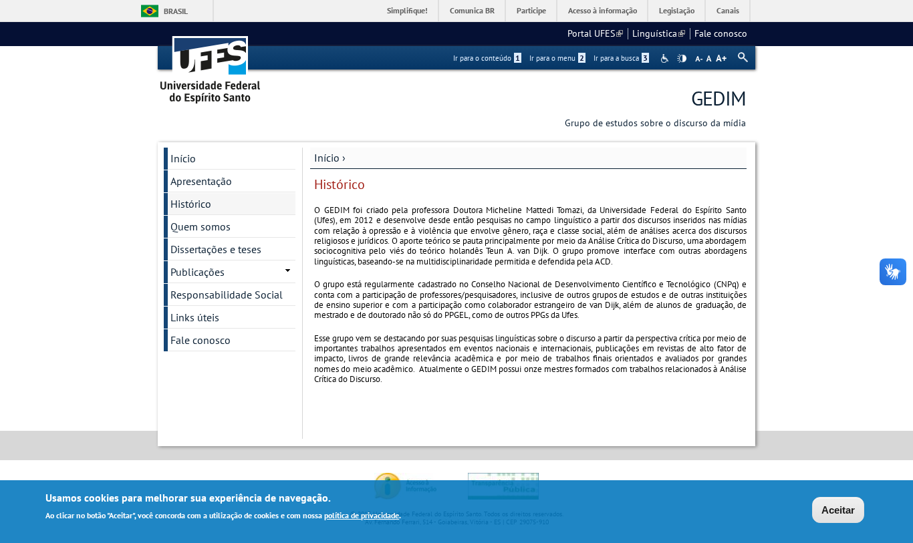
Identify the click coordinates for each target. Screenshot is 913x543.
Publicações (197, 272)
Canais (727, 10)
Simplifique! (407, 10)
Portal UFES (595, 33)
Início (327, 157)
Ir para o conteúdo (486, 58)
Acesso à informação (602, 10)
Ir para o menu (556, 58)
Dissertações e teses (215, 249)
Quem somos (200, 226)
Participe (531, 10)
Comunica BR (472, 10)
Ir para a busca (621, 58)
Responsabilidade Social (226, 294)
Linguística (658, 33)
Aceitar (838, 510)
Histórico (190, 203)
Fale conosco (720, 33)
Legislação (676, 10)
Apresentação (201, 181)
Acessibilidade (666, 58)
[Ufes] (210, 65)
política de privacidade (361, 515)
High (681, 58)
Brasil (176, 11)
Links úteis (194, 317)
